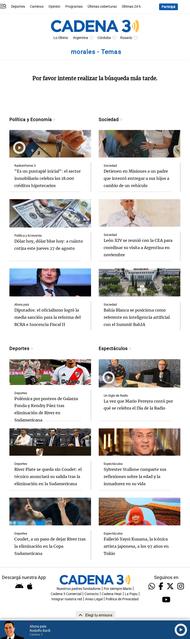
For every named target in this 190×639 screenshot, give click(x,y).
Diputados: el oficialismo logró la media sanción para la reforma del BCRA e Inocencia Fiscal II (47, 317)
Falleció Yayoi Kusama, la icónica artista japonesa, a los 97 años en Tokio (136, 546)
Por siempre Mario (118, 589)
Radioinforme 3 (25, 165)
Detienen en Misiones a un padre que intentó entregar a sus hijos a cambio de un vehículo (136, 178)
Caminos (37, 6)
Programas (74, 6)
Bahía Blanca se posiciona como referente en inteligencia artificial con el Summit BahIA (137, 317)
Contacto (91, 594)
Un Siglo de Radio (116, 395)
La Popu (131, 594)
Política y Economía (31, 119)
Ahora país (21, 304)
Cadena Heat (112, 594)
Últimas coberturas (102, 6)
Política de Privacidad (122, 599)
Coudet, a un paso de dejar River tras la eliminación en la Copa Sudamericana (50, 546)
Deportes (18, 6)
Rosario (126, 38)
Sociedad (109, 119)
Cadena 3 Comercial (66, 594)
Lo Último (60, 38)
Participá (168, 7)
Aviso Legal (94, 599)
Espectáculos (114, 348)
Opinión (54, 6)
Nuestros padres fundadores (79, 589)
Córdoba (104, 38)
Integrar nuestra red (66, 599)
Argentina (80, 38)
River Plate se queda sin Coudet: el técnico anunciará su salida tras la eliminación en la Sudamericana (48, 476)
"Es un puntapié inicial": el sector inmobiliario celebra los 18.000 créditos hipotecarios (47, 178)
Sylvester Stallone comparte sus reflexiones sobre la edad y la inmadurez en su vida (135, 476)
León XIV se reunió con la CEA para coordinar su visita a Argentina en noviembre (138, 247)
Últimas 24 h (131, 6)
